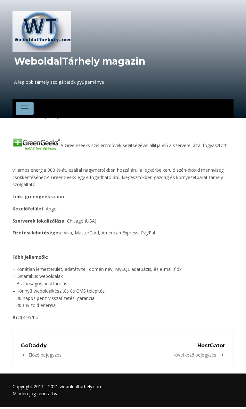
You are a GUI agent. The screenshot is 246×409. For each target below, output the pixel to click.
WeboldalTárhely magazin (79, 61)
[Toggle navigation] (25, 108)
